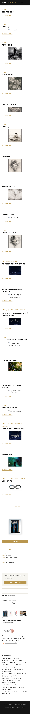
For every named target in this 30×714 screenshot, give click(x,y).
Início (5, 704)
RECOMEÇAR (7, 45)
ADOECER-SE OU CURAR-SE (13, 264)
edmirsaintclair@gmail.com (12, 603)
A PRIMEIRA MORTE (9, 667)
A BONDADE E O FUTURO (10, 658)
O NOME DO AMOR (10, 360)
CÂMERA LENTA (8, 214)
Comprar (15, 541)
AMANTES (6, 157)
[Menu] (22, 2)
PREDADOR (7, 454)
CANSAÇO (6, 27)
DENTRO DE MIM (9, 12)
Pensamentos (10, 562)
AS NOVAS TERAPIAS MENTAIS (12, 678)
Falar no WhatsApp (15, 582)
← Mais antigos (15, 506)
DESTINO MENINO (9, 408)
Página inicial (6, 618)
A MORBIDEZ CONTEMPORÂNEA (13, 660)
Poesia (8, 560)
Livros (24, 704)
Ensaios (20, 704)
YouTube (23, 707)
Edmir (9, 2)
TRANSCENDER (8, 186)
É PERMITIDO (7, 75)
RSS (24, 710)
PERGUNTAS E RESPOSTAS (13, 429)
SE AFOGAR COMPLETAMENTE (14, 340)
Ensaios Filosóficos (12, 557)
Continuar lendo (7, 15)
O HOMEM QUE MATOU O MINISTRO (14, 687)
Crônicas (9, 553)
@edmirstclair (11, 595)
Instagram (17, 707)
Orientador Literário (9, 707)
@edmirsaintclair (11, 598)
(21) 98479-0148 (12, 600)
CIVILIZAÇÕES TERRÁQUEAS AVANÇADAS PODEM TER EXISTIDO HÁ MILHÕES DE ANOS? (14, 683)
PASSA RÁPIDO (7, 689)
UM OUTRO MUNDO (10, 233)
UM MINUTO (7, 481)
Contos (8, 555)
